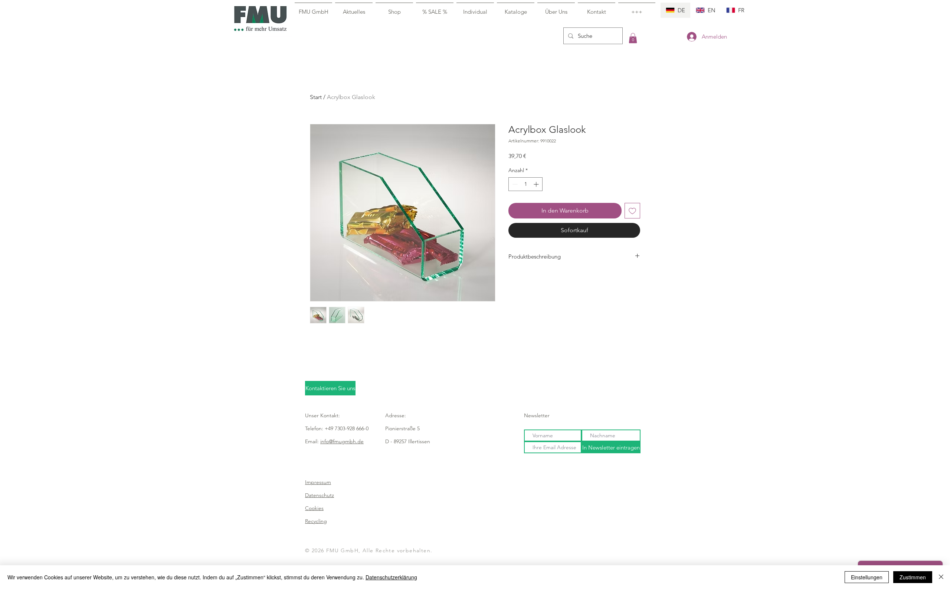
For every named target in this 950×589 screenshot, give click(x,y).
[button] (633, 38)
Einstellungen (866, 577)
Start (316, 97)
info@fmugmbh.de (342, 441)
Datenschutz (319, 495)
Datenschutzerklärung (391, 577)
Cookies (314, 508)
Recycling (316, 521)
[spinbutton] (525, 184)
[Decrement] (514, 184)
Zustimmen (913, 577)
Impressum (318, 482)
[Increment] (536, 184)
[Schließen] (941, 577)
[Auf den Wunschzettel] (632, 210)
